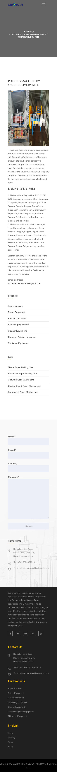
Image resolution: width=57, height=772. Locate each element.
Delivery (16, 34)
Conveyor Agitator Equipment (22, 337)
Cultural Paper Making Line (21, 380)
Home (10, 733)
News (10, 742)
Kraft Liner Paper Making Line (22, 373)
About (10, 747)
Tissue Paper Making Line (20, 367)
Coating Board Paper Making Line (24, 386)
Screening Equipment (18, 324)
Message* (13, 477)
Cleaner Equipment (17, 331)
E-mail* (12, 450)
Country (12, 463)
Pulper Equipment (16, 312)
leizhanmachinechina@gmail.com (24, 283)
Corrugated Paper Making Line (23, 392)
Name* (11, 436)
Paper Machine (15, 306)
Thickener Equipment (18, 343)
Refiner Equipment (17, 318)
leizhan (27, 31)
